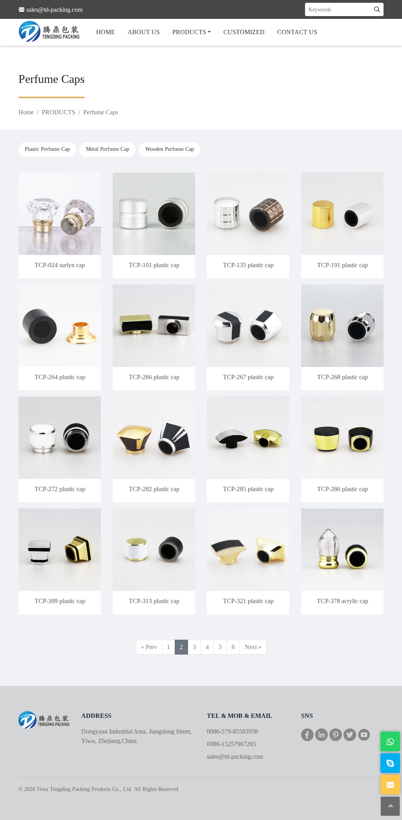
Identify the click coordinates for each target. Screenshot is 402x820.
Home (26, 112)
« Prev (149, 647)
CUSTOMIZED (244, 32)
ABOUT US (144, 32)
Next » (253, 647)
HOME (105, 32)
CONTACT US (297, 32)
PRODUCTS (189, 32)
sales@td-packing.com (235, 756)
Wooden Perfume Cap (169, 149)
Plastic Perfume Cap (47, 149)
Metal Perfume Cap (107, 149)
